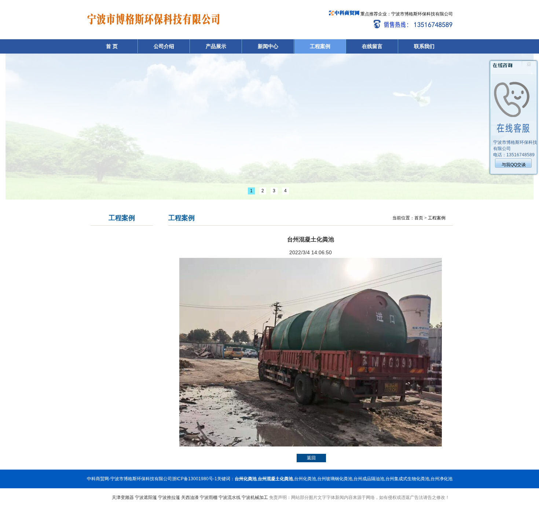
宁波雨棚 (208, 497)
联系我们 (424, 46)
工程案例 (320, 46)
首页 (418, 217)
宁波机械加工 (255, 497)
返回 (311, 457)
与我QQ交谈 (514, 164)
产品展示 (216, 46)
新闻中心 (268, 46)
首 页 (112, 46)
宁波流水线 (230, 497)
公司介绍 (164, 46)
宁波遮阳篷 (146, 497)
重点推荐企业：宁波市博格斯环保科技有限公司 (406, 14)
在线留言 (372, 46)
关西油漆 (190, 497)
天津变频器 (123, 497)
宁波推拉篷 (169, 497)
